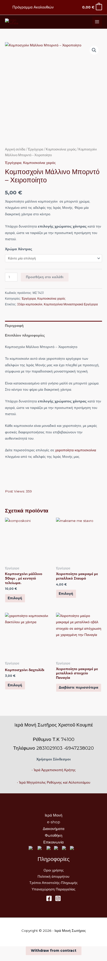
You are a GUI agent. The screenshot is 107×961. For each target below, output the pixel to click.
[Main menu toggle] (97, 22)
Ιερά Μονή (53, 815)
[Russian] (66, 849)
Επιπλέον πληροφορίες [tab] (25, 335)
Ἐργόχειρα (35, 149)
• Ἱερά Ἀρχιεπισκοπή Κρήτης (54, 770)
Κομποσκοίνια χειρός (61, 149)
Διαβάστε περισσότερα (78, 687)
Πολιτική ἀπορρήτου (53, 876)
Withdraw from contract (53, 951)
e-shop (53, 822)
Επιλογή (15, 598)
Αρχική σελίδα (15, 149)
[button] (94, 50)
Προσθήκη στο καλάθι (44, 277)
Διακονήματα (53, 829)
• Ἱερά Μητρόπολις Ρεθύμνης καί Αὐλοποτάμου (53, 782)
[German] (42, 849)
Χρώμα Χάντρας (18, 249)
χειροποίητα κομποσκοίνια (75, 450)
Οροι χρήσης (54, 870)
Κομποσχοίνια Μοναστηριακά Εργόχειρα (71, 304)
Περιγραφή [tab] (14, 326)
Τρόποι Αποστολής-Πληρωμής (53, 883)
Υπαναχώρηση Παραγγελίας (53, 889)
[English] (33, 849)
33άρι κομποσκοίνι (29, 304)
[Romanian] (58, 849)
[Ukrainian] (74, 849)
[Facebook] (49, 898)
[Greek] (50, 849)
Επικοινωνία (53, 842)
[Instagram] (58, 898)
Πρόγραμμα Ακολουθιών (33, 7)
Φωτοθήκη (53, 835)
